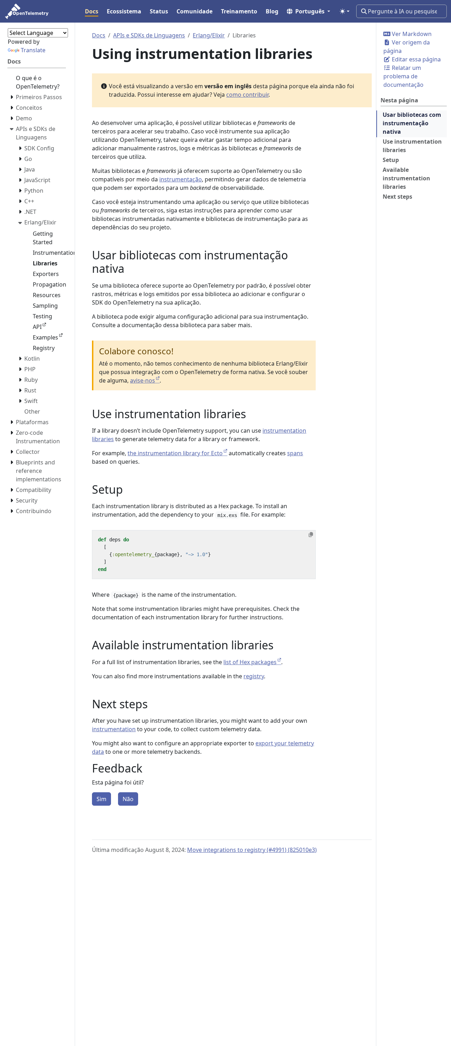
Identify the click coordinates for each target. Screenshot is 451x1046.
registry (253, 676)
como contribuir (247, 94)
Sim (101, 799)
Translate (33, 50)
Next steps (397, 196)
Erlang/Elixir (209, 35)
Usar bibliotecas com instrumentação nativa (412, 123)
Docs (98, 35)
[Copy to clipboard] (310, 535)
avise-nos (142, 380)
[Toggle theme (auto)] (344, 11)
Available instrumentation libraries (406, 178)
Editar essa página (415, 59)
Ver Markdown (411, 34)
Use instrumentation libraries (412, 146)
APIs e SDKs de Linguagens (149, 35)
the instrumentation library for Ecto (175, 453)
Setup (391, 160)
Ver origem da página (406, 46)
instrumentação (180, 179)
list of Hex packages (250, 662)
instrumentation (114, 729)
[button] (308, 11)
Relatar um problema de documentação (403, 76)
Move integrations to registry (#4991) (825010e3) (252, 850)
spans (295, 453)
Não (128, 799)
